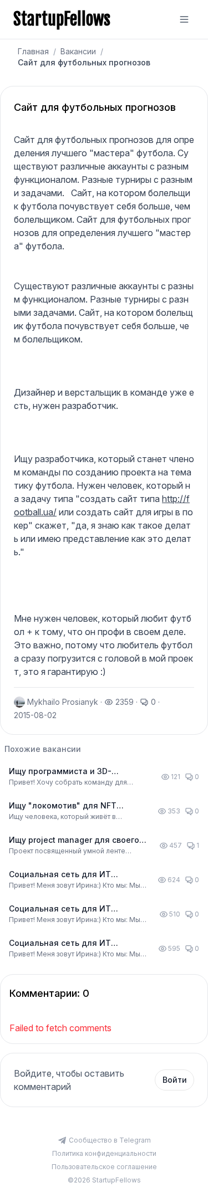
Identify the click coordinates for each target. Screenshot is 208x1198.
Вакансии (78, 51)
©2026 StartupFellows (104, 1180)
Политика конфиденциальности (104, 1153)
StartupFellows (61, 19)
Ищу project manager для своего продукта (74, 840)
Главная (33, 51)
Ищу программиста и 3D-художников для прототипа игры (76, 771)
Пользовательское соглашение (104, 1167)
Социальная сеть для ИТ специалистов (60, 874)
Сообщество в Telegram (110, 1140)
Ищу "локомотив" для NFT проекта (62, 806)
